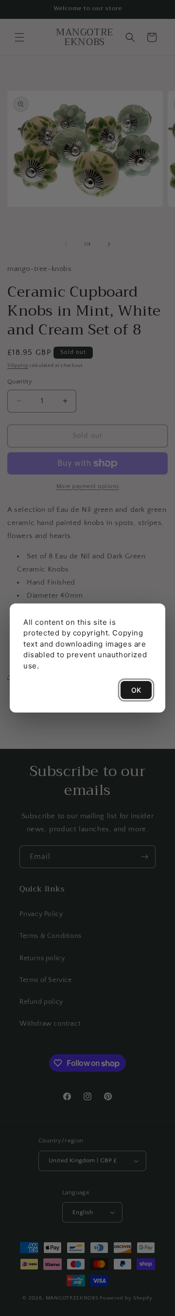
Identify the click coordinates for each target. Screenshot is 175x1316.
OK (136, 690)
